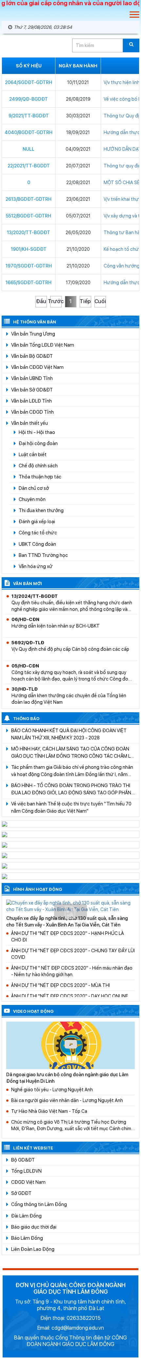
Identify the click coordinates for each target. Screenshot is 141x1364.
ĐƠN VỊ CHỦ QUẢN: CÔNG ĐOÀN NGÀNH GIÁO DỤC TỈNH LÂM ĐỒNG (70, 1288)
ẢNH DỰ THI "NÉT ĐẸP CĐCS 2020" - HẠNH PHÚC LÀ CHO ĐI (67, 936)
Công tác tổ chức (38, 532)
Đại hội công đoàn (38, 443)
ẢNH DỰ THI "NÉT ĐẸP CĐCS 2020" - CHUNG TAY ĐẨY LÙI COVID (73, 954)
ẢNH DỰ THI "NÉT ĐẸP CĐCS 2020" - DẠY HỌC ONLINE (69, 996)
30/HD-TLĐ (24, 689)
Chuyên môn (32, 499)
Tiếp (85, 301)
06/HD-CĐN (25, 619)
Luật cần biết (33, 454)
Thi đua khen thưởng (41, 510)
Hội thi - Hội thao (37, 432)
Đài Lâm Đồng (26, 1215)
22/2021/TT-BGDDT (29, 165)
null (28, 149)
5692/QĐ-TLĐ (27, 642)
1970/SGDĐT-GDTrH (29, 265)
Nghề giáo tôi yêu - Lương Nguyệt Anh (52, 1089)
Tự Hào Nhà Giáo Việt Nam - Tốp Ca (49, 1111)
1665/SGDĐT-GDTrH (28, 282)
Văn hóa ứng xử (36, 566)
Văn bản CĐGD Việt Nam (37, 367)
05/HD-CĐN (25, 665)
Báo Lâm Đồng (27, 1238)
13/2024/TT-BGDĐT (34, 596)
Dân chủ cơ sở (34, 488)
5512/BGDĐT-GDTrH (28, 215)
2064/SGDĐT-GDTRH (28, 82)
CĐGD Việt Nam (28, 1182)
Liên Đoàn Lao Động (32, 1249)
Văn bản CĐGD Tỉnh (32, 412)
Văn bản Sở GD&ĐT (32, 389)
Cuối (100, 301)
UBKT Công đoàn (37, 544)
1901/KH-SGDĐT (29, 249)
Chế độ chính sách (38, 465)
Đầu (41, 301)
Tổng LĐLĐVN (26, 1171)
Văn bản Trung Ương (33, 334)
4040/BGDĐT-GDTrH (28, 132)
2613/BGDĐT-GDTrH (28, 199)
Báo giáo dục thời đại (33, 1227)
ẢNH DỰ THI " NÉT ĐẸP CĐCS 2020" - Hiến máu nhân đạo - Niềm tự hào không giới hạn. (71, 971)
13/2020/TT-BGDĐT (28, 232)
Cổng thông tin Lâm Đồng (39, 1204)
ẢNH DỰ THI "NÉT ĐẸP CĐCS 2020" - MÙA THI (60, 985)
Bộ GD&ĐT (23, 1160)
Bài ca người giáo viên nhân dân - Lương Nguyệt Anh (67, 1100)
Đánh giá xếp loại (37, 521)
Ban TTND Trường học (43, 555)
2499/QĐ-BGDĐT (28, 99)
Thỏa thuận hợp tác (40, 476)
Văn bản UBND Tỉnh (32, 378)
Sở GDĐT (21, 1193)
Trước (56, 301)
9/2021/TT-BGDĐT (29, 115)
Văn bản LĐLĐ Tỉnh (31, 401)
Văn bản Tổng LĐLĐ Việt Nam (42, 345)
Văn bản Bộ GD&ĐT (32, 356)
